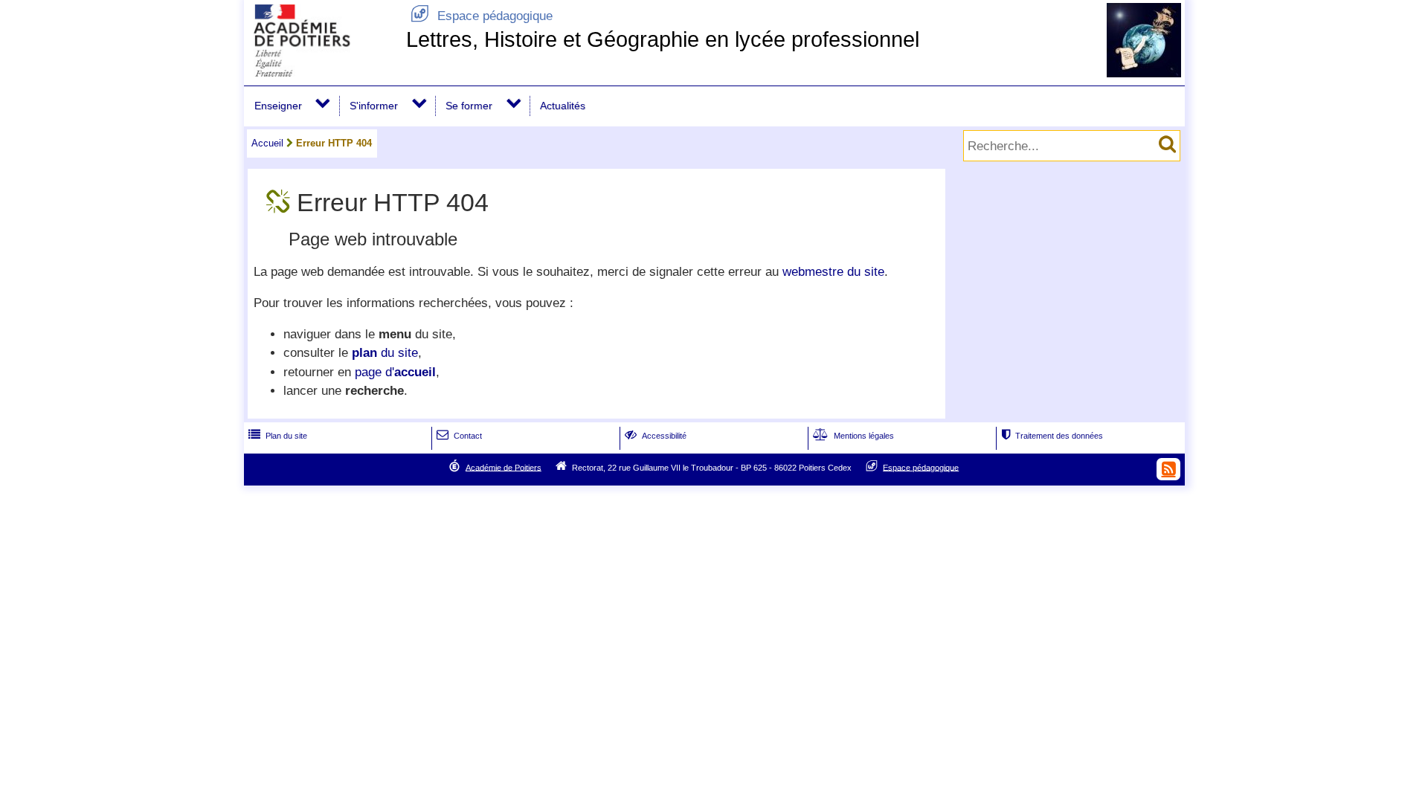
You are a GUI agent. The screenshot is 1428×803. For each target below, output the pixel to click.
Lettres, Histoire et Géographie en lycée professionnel (662, 39)
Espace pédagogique (482, 16)
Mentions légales (853, 435)
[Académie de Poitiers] (322, 72)
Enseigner (278, 106)
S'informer (374, 106)
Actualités (562, 106)
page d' (395, 372)
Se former (469, 106)
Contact (459, 435)
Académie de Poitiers (503, 466)
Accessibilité (655, 435)
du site (385, 353)
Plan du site (277, 435)
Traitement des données (1052, 435)
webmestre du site (833, 272)
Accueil (267, 143)
